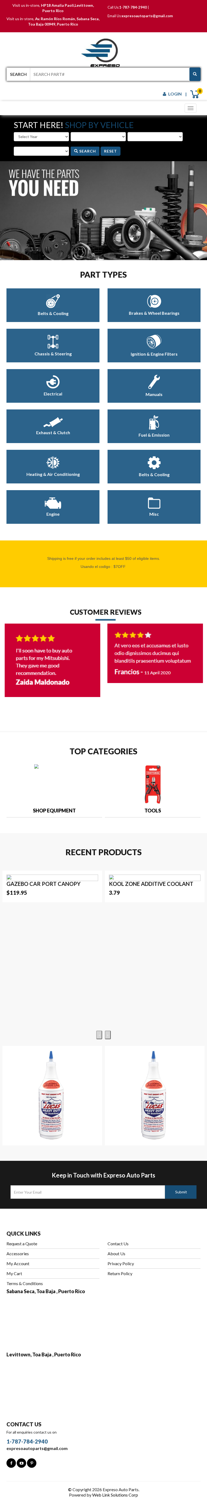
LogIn (175, 93)
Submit (181, 1192)
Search (87, 151)
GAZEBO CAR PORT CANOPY (43, 883)
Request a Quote (21, 1243)
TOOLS (152, 811)
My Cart (14, 1273)
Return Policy (120, 1273)
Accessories (17, 1253)
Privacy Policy (121, 1263)
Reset (110, 151)
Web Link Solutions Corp (115, 1494)
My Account (17, 1263)
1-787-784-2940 (133, 7)
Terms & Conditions (24, 1283)
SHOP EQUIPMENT (54, 811)
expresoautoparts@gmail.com (147, 16)
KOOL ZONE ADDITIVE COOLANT (151, 883)
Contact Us (118, 1243)
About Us (116, 1253)
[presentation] (10, 782)
